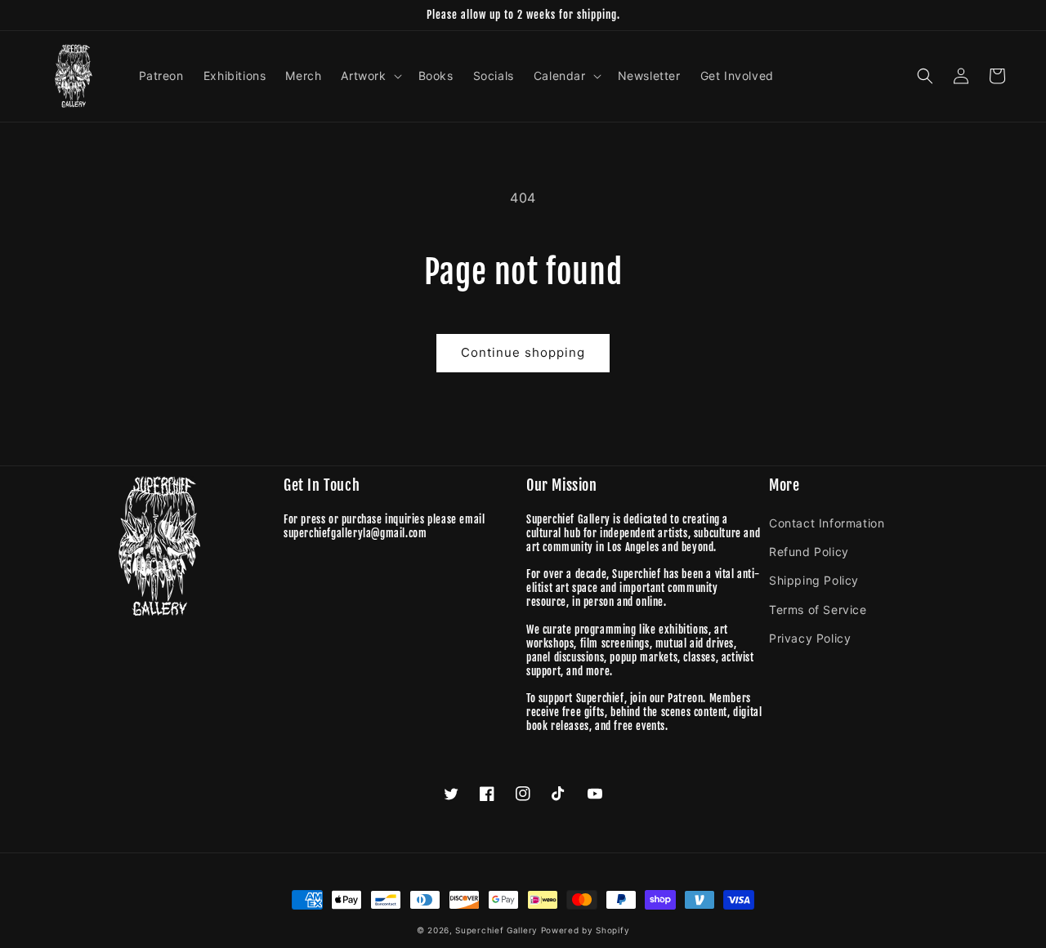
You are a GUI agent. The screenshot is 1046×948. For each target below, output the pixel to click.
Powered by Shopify (585, 930)
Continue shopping (523, 352)
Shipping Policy (814, 580)
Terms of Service (818, 609)
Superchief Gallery (496, 930)
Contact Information (826, 523)
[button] (369, 76)
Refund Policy (809, 552)
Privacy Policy (810, 638)
